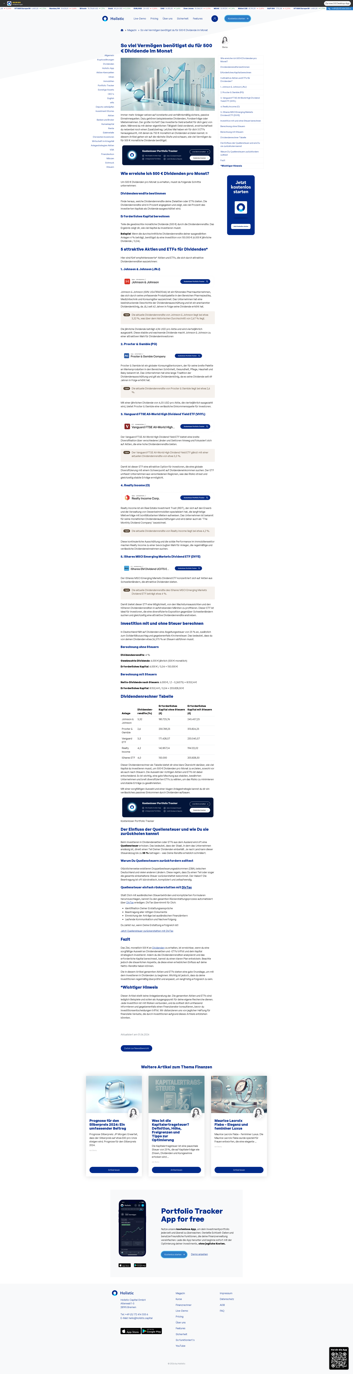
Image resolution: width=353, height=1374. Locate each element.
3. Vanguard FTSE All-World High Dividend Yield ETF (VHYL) (240, 99)
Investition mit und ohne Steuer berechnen (240, 120)
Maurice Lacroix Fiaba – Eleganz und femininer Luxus (231, 1124)
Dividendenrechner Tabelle (233, 137)
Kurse (179, 1298)
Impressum (226, 1293)
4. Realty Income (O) (230, 106)
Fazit (222, 160)
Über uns (168, 18)
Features (198, 18)
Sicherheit (182, 18)
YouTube (180, 1345)
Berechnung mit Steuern (231, 131)
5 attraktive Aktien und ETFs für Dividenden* (235, 79)
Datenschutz (227, 1298)
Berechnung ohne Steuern (232, 126)
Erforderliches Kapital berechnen (235, 72)
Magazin (180, 1293)
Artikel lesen (114, 1169)
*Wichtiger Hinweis (231, 165)
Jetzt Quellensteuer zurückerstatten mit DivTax (147, 930)
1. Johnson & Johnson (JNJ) (233, 86)
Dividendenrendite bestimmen (235, 67)
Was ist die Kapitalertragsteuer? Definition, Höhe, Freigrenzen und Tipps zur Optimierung (170, 1130)
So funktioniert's (185, 1339)
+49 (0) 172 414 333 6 (341, 8)
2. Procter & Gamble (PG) (232, 92)
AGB (222, 1304)
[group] (241, 205)
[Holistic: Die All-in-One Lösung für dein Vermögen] (122, 30)
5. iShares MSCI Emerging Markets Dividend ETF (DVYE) (236, 114)
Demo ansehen (199, 1254)
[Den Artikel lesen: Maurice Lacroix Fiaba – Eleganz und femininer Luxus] (239, 1094)
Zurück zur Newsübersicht (136, 1048)
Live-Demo (140, 18)
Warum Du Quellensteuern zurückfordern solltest (239, 153)
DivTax (187, 887)
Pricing (154, 18)
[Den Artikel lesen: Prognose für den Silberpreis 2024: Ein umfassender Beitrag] (114, 1094)
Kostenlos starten (236, 18)
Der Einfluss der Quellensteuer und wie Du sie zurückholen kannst (240, 144)
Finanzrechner (184, 1304)
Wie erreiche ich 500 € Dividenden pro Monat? (238, 60)
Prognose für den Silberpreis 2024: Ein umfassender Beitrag (107, 1124)
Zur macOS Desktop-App (337, 3)
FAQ (222, 1310)
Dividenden (158, 947)
